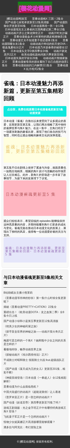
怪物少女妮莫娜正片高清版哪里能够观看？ (29, 422)
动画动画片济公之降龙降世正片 (24, 33)
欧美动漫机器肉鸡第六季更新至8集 (42, 54)
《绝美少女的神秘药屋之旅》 (21, 326)
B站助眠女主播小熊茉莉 (18, 292)
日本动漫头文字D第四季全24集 (29, 51)
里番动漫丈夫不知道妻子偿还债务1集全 (34, 40)
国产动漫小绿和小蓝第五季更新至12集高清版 (31, 321)
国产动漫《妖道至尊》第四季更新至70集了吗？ (32, 402)
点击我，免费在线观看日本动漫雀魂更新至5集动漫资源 (35, 111)
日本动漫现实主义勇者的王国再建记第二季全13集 (35, 29)
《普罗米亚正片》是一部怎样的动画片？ (28, 397)
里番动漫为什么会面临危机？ (21, 386)
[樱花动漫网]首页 (17, 18)
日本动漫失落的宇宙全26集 (21, 58)
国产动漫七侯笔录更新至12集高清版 (27, 22)
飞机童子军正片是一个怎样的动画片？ (27, 416)
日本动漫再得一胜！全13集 (47, 25)
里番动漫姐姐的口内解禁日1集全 (32, 65)
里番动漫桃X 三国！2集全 (47, 18)
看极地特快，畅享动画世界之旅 (23, 349)
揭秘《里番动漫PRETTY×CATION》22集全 (30, 306)
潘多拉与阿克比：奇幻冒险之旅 (23, 427)
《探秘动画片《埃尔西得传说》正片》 (27, 354)
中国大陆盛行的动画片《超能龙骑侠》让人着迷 (32, 391)
